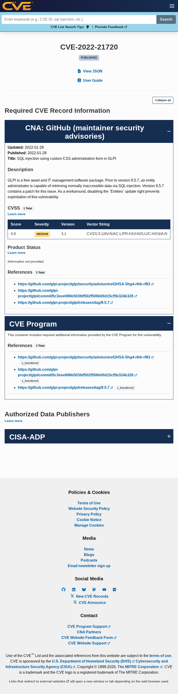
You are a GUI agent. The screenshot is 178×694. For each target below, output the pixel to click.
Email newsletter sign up (89, 566)
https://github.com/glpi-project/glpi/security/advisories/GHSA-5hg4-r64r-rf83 (84, 284)
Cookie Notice (89, 520)
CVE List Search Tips (67, 27)
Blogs (89, 555)
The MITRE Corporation (139, 667)
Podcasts (89, 560)
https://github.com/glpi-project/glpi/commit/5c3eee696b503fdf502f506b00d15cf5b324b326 (76, 293)
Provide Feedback (109, 27)
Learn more (16, 214)
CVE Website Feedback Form (87, 638)
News (89, 549)
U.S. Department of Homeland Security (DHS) (92, 661)
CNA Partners (89, 632)
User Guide (92, 80)
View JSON (92, 71)
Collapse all (163, 100)
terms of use (160, 656)
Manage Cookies (89, 525)
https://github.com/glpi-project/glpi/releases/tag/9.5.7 (64, 303)
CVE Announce (92, 603)
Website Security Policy (89, 509)
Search (166, 19)
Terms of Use (89, 503)
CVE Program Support (87, 626)
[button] (172, 6)
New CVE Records (91, 596)
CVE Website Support (87, 643)
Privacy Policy (89, 514)
